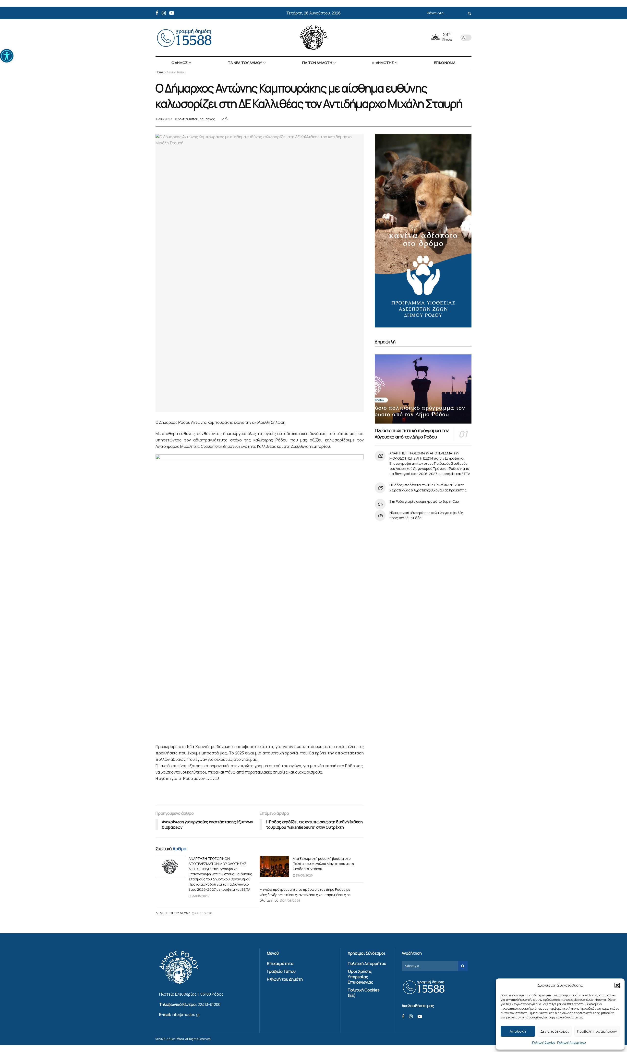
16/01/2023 (164, 119)
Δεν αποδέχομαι (555, 1031)
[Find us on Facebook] (157, 13)
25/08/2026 (200, 896)
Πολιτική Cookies (543, 1042)
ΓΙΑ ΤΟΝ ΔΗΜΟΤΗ (317, 62)
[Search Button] (468, 13)
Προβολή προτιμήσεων (597, 1031)
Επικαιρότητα (280, 963)
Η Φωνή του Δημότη (285, 979)
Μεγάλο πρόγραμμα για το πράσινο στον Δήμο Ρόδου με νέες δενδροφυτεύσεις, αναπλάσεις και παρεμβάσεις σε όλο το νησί (305, 895)
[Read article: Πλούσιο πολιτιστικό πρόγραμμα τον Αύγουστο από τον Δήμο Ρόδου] (423, 389)
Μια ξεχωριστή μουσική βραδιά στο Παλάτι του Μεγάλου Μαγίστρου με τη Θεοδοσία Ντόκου (323, 863)
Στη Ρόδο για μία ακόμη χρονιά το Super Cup (424, 501)
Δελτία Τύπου (176, 72)
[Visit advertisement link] (423, 230)
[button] (6, 56)
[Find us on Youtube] (171, 13)
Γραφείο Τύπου (281, 971)
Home (159, 72)
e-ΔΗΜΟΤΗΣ (383, 62)
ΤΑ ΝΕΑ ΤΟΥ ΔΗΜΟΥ (245, 62)
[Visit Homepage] (313, 37)
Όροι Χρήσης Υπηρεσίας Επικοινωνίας (360, 977)
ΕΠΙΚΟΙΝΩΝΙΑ (445, 62)
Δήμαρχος (207, 119)
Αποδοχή (518, 1031)
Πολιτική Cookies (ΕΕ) (364, 992)
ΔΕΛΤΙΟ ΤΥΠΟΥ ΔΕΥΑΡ (173, 913)
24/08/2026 (291, 901)
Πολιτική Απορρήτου (571, 1042)
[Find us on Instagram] (164, 13)
